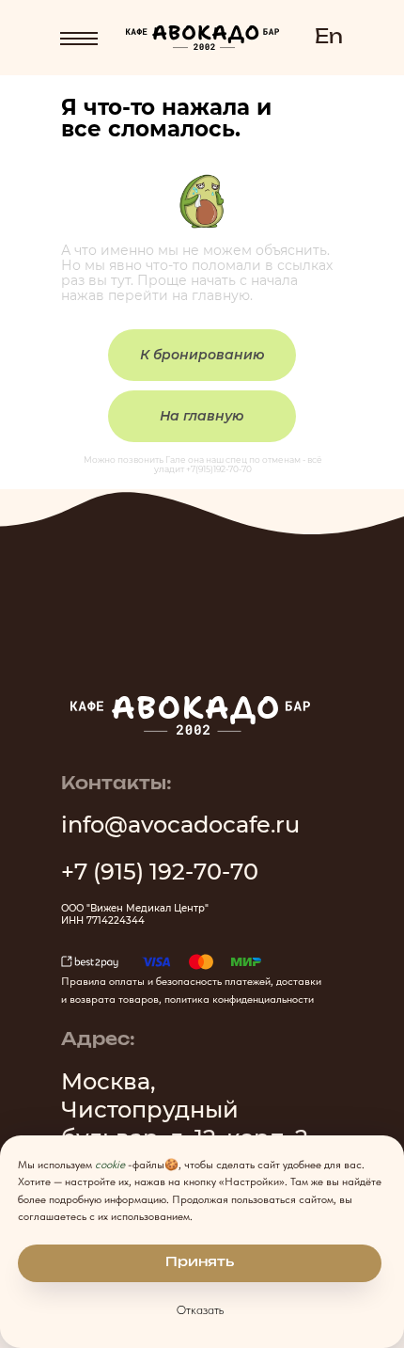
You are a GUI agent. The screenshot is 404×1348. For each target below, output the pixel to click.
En (329, 37)
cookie (110, 1164)
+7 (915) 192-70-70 (159, 871)
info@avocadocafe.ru (180, 824)
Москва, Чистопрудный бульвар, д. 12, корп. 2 (184, 1109)
